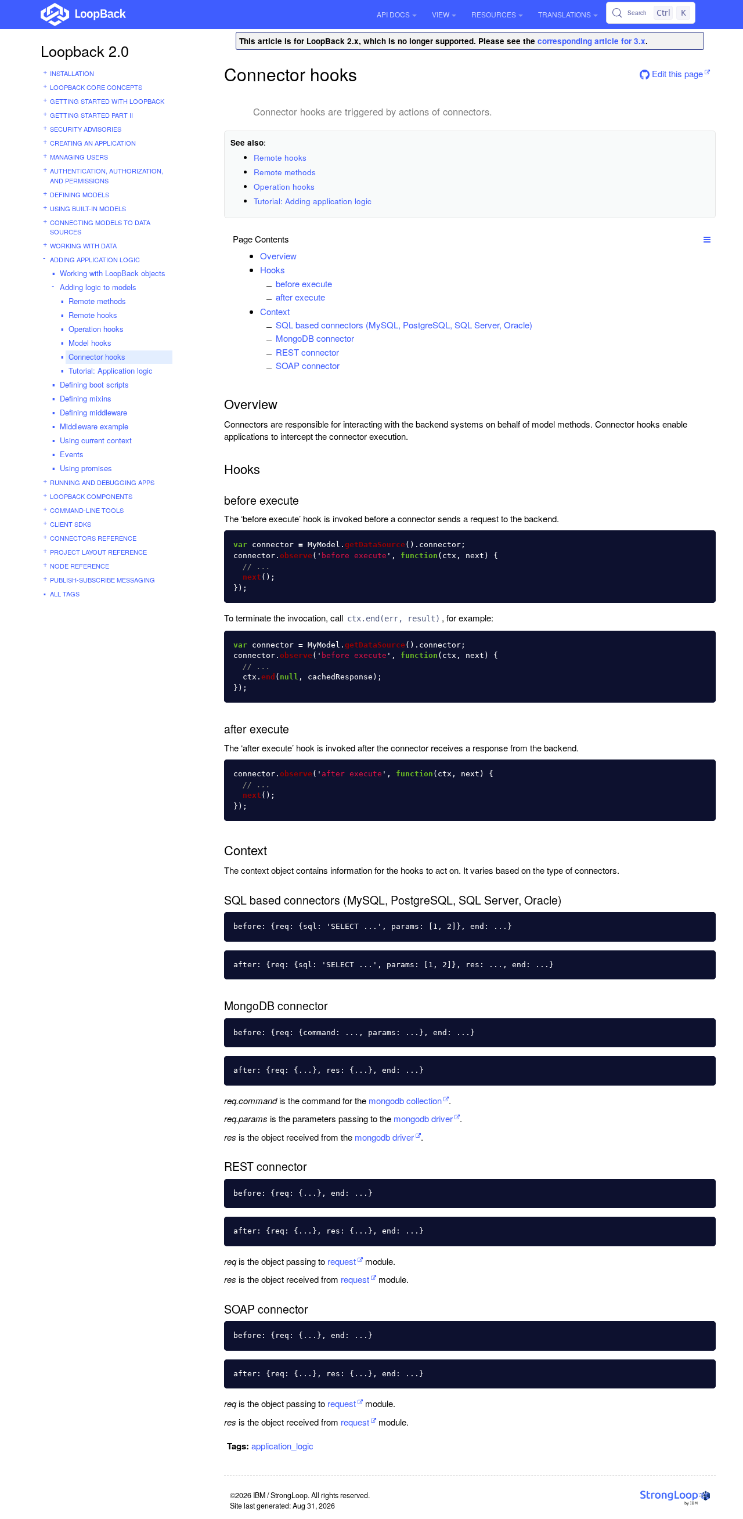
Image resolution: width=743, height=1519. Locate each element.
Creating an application (93, 142)
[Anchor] (302, 255)
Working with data (83, 245)
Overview (278, 255)
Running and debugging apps (102, 482)
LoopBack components (91, 496)
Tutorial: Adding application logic (313, 201)
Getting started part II (91, 115)
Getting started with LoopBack (107, 101)
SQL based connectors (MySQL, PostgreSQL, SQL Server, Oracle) (404, 325)
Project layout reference (98, 551)
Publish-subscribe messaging (102, 579)
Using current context (96, 440)
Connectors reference (93, 537)
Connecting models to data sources (100, 227)
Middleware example (94, 426)
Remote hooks (92, 314)
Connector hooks (96, 356)
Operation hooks (96, 328)
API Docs (393, 14)
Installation (72, 73)
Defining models (79, 194)
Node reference (79, 565)
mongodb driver (423, 1118)
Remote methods (97, 300)
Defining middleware (93, 412)
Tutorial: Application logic (110, 370)
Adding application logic (95, 259)
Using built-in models (88, 208)
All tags (65, 593)
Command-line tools (87, 510)
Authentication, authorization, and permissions (106, 175)
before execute (304, 283)
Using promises (86, 467)
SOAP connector (308, 365)
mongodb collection (405, 1100)
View (440, 14)
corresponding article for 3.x (591, 40)
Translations (564, 14)
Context (275, 311)
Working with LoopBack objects (112, 273)
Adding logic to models (98, 286)
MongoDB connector (315, 338)
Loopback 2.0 (85, 50)
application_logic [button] (282, 1446)
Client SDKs (70, 524)
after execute (300, 297)
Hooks (272, 269)
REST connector (307, 352)
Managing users (79, 156)
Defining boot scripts (94, 384)
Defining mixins (85, 398)
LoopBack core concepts (96, 87)
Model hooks (89, 342)
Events (72, 454)
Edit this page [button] (676, 73)
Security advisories (85, 128)
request (341, 1261)
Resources (493, 14)
